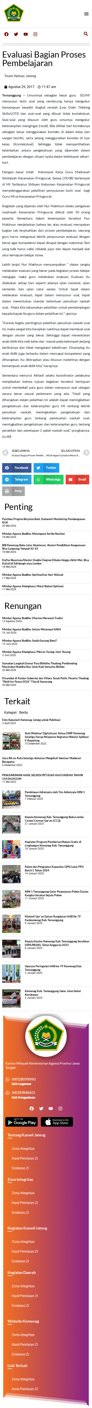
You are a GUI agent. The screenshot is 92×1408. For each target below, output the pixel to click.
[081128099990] (7, 1079)
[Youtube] (25, 34)
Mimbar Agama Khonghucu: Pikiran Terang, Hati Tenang (36, 652)
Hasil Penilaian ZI (25, 1158)
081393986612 (23, 1093)
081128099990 (24, 1079)
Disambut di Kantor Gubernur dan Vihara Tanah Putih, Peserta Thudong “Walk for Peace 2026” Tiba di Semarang (45, 679)
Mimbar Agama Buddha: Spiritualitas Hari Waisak (32, 574)
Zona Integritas (23, 1149)
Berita (23, 712)
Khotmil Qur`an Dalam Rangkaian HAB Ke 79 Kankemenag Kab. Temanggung (53, 918)
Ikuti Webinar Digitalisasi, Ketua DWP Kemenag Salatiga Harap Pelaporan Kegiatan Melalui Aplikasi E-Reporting (57, 737)
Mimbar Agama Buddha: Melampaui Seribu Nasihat (33, 533)
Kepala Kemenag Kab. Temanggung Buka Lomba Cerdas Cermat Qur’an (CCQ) (54, 818)
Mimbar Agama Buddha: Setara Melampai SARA (31, 629)
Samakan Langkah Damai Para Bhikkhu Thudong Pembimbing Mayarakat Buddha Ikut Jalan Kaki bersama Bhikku (39, 665)
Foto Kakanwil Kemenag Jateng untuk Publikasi (31, 720)
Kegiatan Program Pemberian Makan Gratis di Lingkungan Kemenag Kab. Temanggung (53, 843)
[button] (86, 13)
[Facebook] (6, 34)
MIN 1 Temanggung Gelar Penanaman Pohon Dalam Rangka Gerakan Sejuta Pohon (56, 893)
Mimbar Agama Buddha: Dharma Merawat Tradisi (32, 618)
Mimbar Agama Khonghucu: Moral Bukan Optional (33, 586)
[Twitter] (16, 34)
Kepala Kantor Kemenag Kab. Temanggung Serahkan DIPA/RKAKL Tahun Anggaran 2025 (57, 943)
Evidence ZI (20, 1168)
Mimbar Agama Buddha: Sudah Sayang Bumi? (29, 640)
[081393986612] (7, 1093)
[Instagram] (35, 34)
